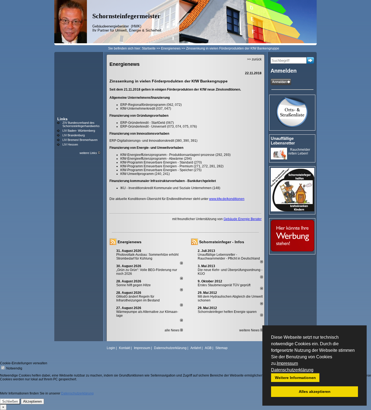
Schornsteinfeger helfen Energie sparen (227, 312)
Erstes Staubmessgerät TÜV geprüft (224, 285)
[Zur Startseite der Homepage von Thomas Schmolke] (70, 42)
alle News (172, 330)
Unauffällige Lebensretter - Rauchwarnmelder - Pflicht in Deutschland (229, 256)
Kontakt (124, 348)
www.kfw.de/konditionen (226, 199)
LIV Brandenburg (73, 135)
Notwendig (13, 368)
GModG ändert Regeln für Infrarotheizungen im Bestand (138, 298)
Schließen (10, 401)
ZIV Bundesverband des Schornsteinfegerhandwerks (81, 124)
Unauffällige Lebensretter (283, 140)
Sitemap (221, 348)
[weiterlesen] (181, 263)
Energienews (130, 242)
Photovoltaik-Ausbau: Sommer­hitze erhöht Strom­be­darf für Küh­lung (147, 256)
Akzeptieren (32, 401)
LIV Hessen (70, 144)
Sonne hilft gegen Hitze (133, 285)
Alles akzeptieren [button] (315, 391)
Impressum (287, 363)
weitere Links (89, 153)
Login (111, 348)
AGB (208, 348)
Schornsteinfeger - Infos (221, 242)
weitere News (249, 330)
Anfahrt (195, 348)
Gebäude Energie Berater (243, 219)
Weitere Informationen (295, 377)
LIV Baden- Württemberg (78, 130)
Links (62, 119)
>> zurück (254, 59)
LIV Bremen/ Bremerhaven (80, 139)
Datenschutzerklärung (292, 370)
